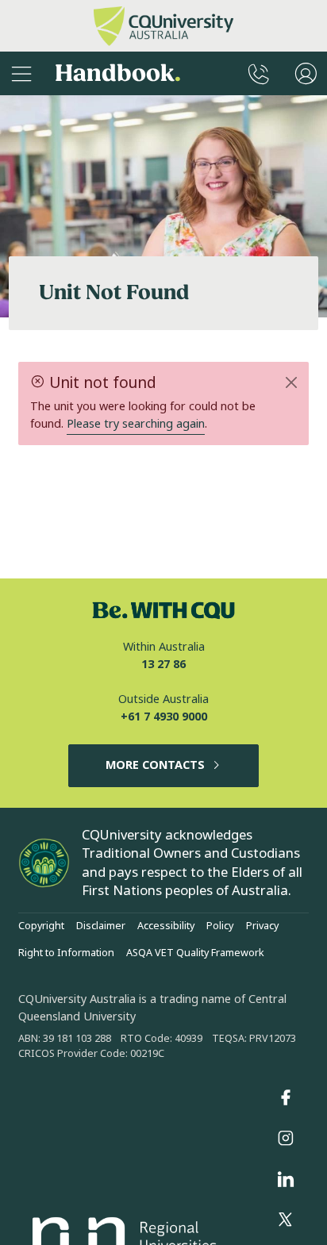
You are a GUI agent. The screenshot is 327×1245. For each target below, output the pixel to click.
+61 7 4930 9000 (164, 717)
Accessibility (165, 926)
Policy (219, 926)
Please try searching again (136, 424)
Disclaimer (100, 926)
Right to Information (66, 953)
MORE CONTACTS (155, 765)
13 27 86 (163, 664)
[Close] (291, 382)
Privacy (262, 926)
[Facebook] (285, 1097)
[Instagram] (285, 1138)
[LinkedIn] (285, 1179)
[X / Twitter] (285, 1220)
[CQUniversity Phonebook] (258, 73)
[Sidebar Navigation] (21, 73)
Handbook (118, 73)
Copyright (41, 926)
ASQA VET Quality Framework (195, 953)
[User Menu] (306, 73)
